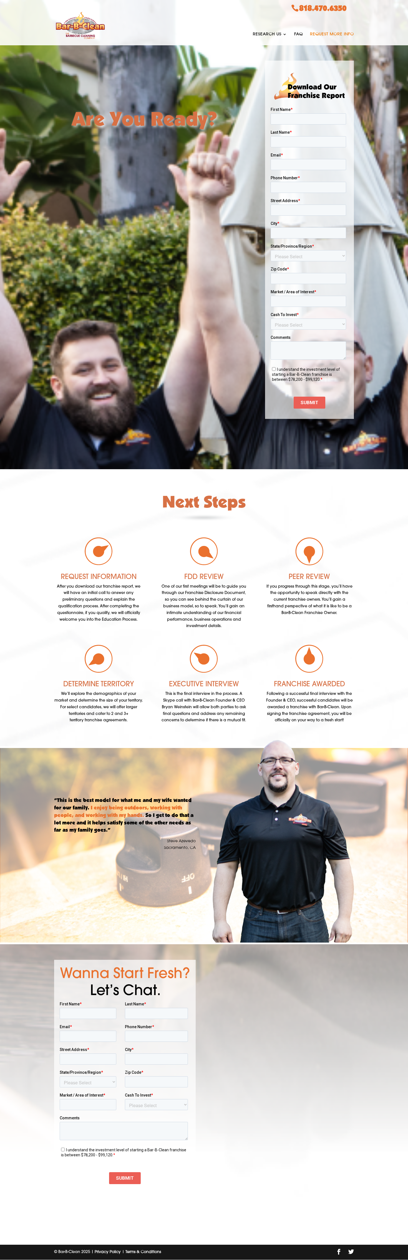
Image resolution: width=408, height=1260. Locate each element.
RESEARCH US (267, 34)
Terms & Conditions (143, 1252)
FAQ (298, 34)
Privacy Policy (108, 1252)
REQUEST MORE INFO (332, 34)
